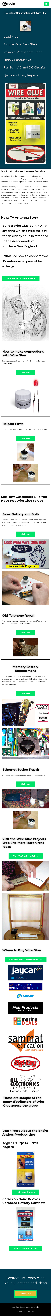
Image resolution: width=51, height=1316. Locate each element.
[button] (20, 278)
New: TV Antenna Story (19, 217)
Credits (36, 1307)
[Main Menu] (46, 4)
